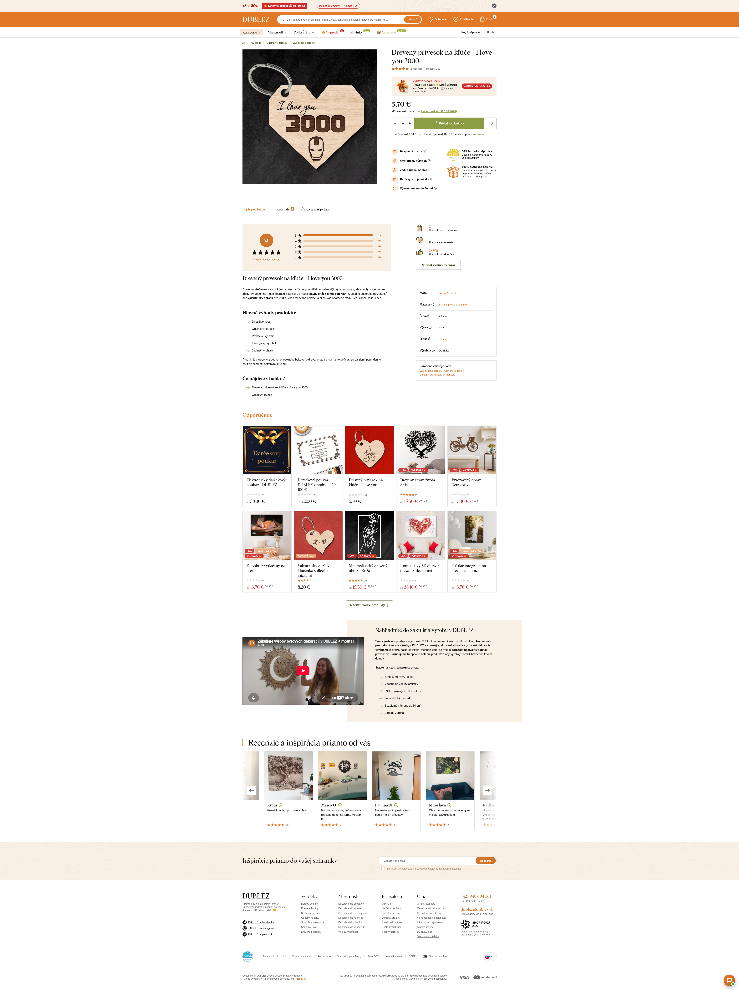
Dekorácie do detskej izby (352, 913)
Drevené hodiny (310, 908)
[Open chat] (729, 980)
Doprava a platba (301, 956)
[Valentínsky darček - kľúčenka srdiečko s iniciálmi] (318, 535)
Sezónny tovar (309, 927)
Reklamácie (324, 956)
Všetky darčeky (390, 931)
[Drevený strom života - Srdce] (420, 450)
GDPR (412, 956)
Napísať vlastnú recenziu (438, 265)
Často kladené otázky (429, 913)
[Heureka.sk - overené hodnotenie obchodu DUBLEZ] (247, 956)
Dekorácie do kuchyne (350, 917)
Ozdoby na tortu (310, 917)
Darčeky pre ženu (391, 908)
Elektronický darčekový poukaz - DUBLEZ (266, 482)
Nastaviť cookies (438, 956)
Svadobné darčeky (392, 922)
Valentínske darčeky (431, 370)
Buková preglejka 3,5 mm (453, 304)
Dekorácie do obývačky (351, 903)
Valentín (386, 903)
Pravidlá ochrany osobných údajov (428, 975)
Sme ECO (373, 956)
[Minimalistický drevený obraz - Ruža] (369, 535)
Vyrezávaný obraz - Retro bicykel (467, 482)
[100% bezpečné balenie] (453, 172)
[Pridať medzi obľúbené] (491, 123)
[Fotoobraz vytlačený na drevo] (267, 535)
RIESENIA (301, 978)
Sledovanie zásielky (428, 936)
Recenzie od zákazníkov (431, 908)
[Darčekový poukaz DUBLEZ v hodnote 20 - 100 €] (318, 450)
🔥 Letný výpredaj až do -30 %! (284, 5)
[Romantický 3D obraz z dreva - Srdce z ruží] (420, 535)
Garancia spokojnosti (274, 956)
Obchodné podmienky (349, 956)
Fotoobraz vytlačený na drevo (266, 568)
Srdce (450, 293)
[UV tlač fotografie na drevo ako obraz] (472, 535)
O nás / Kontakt (426, 903)
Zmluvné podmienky (435, 978)
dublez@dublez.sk (477, 909)
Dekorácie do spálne (349, 908)
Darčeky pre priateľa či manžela (437, 374)
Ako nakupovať (393, 956)
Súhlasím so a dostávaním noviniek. (424, 868)
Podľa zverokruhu (391, 927)
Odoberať (485, 860)
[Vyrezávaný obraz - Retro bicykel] (472, 450)
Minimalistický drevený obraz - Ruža (368, 568)
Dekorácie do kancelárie (351, 927)
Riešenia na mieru (311, 913)
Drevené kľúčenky (454, 370)
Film (457, 293)
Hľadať (413, 19)
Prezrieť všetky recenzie (266, 259)
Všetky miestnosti (348, 931)
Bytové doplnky (310, 903)
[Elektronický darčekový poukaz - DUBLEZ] (267, 450)
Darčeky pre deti (391, 917)
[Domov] (243, 43)
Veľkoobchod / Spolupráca (431, 917)
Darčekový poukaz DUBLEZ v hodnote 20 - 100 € (318, 484)
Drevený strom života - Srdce (418, 482)
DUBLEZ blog (424, 931)
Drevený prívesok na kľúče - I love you (366, 482)
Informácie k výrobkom (430, 922)
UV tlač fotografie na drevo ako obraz (468, 568)
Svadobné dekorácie (312, 922)
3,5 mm (443, 339)
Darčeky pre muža (392, 913)
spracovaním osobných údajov (418, 868)
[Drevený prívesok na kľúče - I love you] (369, 450)
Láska (442, 293)
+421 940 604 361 (476, 896)
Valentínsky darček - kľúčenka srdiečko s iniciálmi (315, 570)
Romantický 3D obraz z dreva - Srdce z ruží (419, 568)
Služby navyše (425, 927)
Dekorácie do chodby (350, 922)
